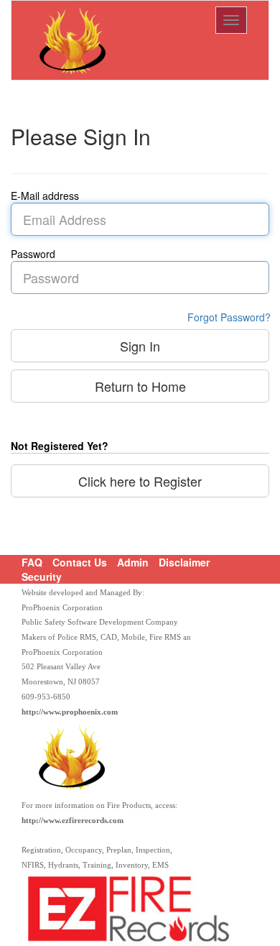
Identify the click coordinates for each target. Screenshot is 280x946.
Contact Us (79, 562)
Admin (133, 562)
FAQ (32, 562)
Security (42, 576)
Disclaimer (184, 562)
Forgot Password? (229, 317)
